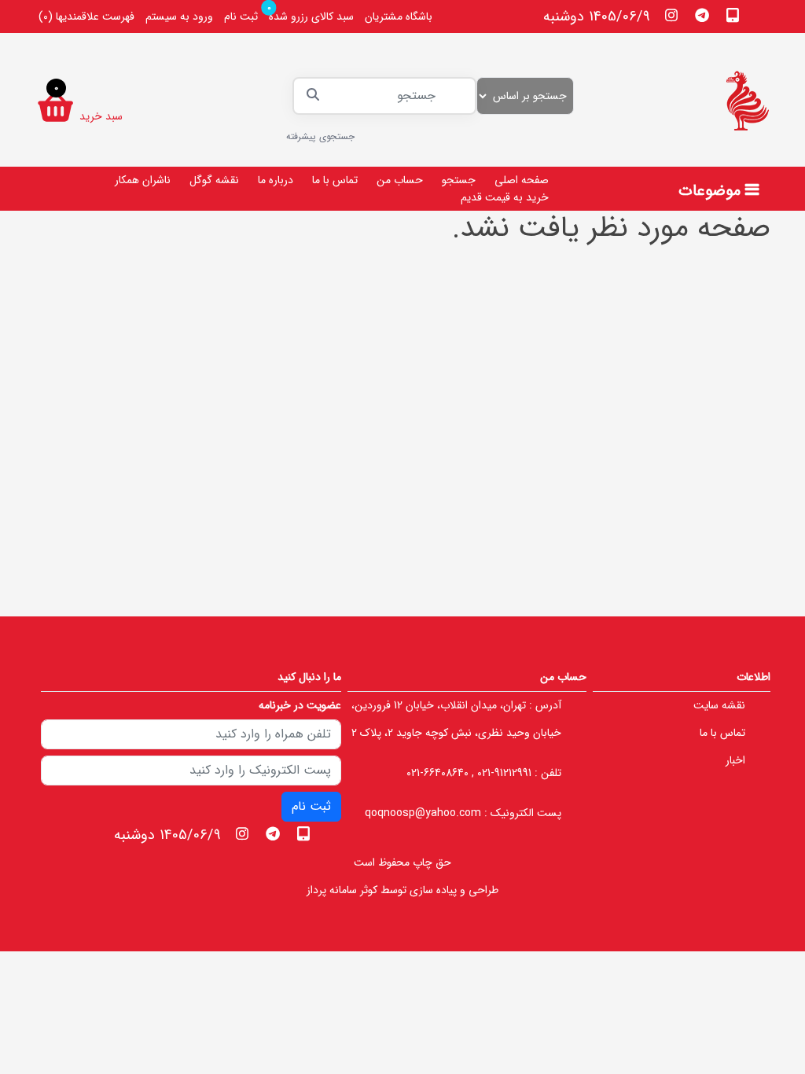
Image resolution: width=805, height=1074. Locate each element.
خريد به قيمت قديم (505, 197)
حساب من (400, 180)
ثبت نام (241, 16)
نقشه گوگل (214, 180)
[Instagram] (672, 15)
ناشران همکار (143, 180)
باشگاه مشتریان (398, 16)
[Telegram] (702, 15)
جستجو (459, 180)
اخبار (735, 760)
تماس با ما (335, 180)
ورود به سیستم (179, 16)
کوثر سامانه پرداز (342, 890)
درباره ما (275, 180)
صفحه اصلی (521, 180)
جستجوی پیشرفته (320, 136)
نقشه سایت (719, 705)
